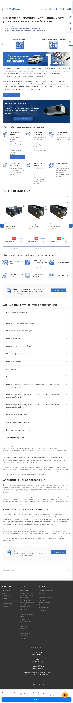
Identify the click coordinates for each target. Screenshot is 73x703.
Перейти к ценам (11, 95)
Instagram (39, 685)
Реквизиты (5, 601)
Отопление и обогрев (26, 623)
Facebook (34, 685)
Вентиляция (23, 609)
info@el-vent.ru (37, 669)
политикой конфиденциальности (49, 695)
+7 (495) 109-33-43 (15, 146)
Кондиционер (24, 590)
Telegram (44, 685)
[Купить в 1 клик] (23, 209)
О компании (6, 590)
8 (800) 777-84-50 (38, 667)
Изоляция (22, 638)
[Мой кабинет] (50, 9)
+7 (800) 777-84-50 (16, 150)
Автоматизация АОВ (45, 597)
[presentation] (2, 44)
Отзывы (4, 593)
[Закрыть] (70, 692)
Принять (36, 699)
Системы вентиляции (46, 590)
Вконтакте (29, 685)
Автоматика (23, 631)
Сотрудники (6, 595)
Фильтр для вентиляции (27, 593)
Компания (6, 586)
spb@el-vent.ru (38, 661)
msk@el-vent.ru (38, 654)
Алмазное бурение (45, 605)
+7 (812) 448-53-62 (15, 141)
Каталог (22, 586)
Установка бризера (45, 607)
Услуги (42, 586)
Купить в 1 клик (14, 248)
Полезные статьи (7, 603)
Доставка (5, 606)
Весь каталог (65, 196)
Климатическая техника (27, 612)
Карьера (4, 598)
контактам (64, 87)
